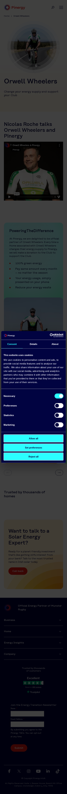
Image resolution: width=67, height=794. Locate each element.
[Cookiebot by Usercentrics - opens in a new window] (49, 335)
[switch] (59, 405)
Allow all (33, 438)
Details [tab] (33, 344)
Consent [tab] (12, 344)
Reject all (33, 456)
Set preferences (33, 447)
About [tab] (55, 344)
